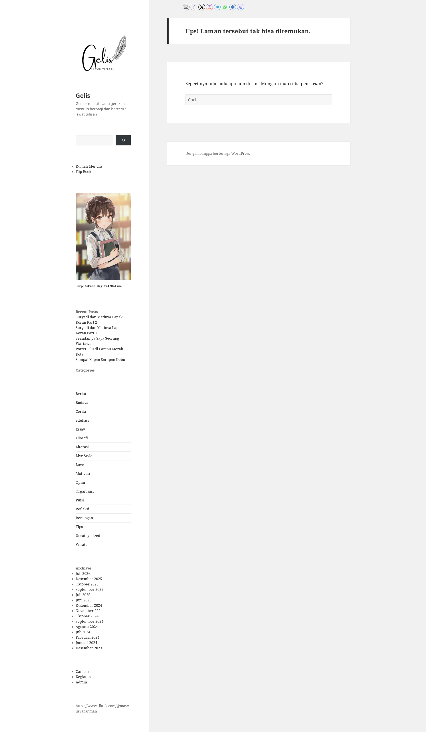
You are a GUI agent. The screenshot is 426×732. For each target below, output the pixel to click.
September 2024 (89, 621)
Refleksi (82, 509)
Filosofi (82, 438)
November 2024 (89, 610)
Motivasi (83, 473)
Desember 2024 (89, 605)
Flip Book (83, 171)
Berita (81, 393)
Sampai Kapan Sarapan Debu (100, 359)
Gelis (83, 95)
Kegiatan (83, 676)
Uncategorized (88, 535)
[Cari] (123, 140)
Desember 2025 (89, 578)
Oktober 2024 (87, 616)
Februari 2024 (87, 637)
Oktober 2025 (87, 584)
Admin (81, 682)
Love (80, 464)
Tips (79, 526)
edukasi (82, 420)
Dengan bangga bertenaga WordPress (217, 153)
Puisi (80, 500)
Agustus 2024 (87, 626)
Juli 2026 (83, 573)
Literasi (82, 446)
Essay (80, 429)
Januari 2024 (86, 642)
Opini (80, 482)
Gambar (82, 671)
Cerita (81, 411)
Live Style (84, 455)
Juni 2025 (83, 600)
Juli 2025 (83, 594)
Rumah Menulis (89, 166)
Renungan (84, 517)
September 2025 (89, 589)
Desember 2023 (89, 648)
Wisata (81, 544)
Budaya (82, 402)
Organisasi (85, 491)
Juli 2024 (83, 632)
